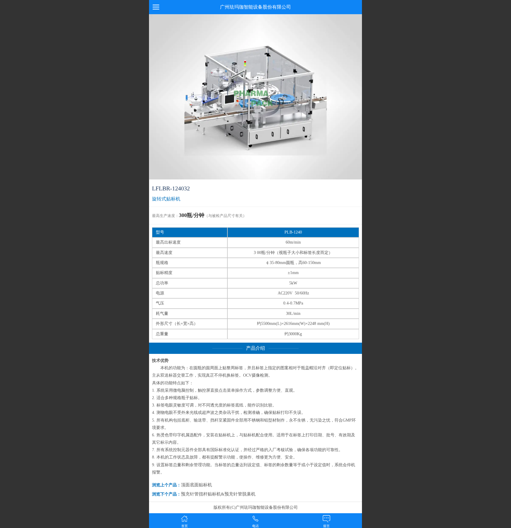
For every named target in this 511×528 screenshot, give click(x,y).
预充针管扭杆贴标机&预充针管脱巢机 (218, 494)
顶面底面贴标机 (196, 484)
